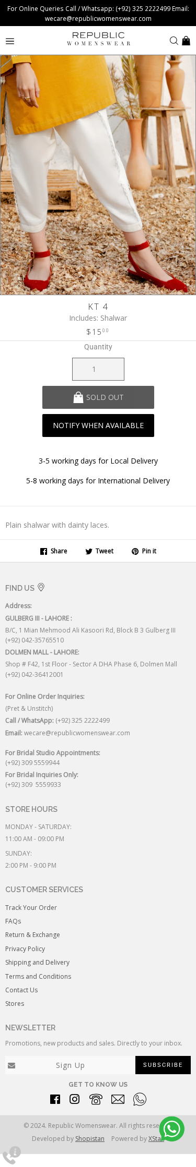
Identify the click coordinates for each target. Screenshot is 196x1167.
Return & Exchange (32, 934)
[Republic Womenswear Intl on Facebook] (55, 1101)
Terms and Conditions (38, 976)
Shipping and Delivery (37, 962)
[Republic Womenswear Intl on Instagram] (75, 1101)
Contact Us (21, 990)
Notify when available (98, 425)
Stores (14, 1003)
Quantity (98, 347)
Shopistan (90, 1138)
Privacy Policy (25, 948)
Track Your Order (31, 907)
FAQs (13, 921)
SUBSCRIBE (163, 1065)
